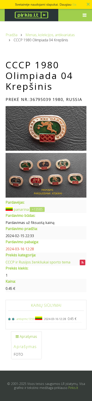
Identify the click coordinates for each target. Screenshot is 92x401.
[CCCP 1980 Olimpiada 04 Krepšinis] (46, 128)
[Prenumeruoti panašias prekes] (82, 262)
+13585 (37, 209)
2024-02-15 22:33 (20, 235)
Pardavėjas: (15, 202)
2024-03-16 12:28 (20, 248)
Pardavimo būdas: (20, 215)
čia (74, 4)
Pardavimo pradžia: (22, 228)
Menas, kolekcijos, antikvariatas (50, 34)
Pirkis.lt (73, 388)
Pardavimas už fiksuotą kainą (30, 222)
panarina (21, 209)
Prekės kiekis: (17, 268)
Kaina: (11, 281)
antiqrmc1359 (26, 319)
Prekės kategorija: (21, 255)
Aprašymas (28, 336)
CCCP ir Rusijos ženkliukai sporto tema (38, 262)
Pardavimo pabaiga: (22, 241)
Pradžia (11, 34)
